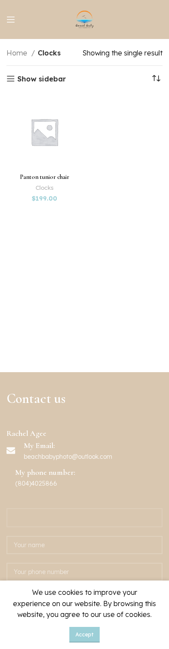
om (107, 457)
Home (17, 53)
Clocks (45, 187)
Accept (84, 634)
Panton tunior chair (44, 177)
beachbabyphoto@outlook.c (63, 457)
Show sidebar (41, 79)
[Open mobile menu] (11, 19)
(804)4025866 (36, 483)
